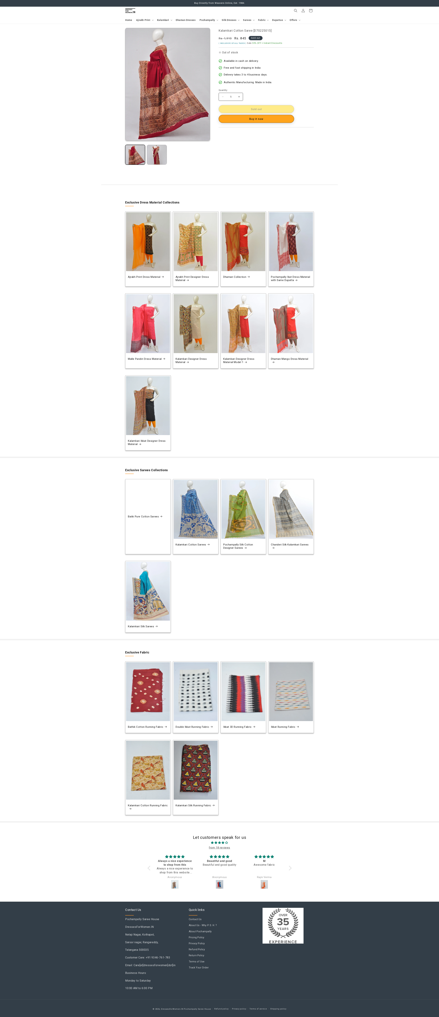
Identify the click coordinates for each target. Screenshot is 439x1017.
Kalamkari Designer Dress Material (191, 360)
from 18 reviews (219, 847)
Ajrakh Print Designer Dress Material (192, 278)
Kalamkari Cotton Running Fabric (148, 805)
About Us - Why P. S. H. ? (203, 925)
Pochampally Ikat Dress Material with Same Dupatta (290, 278)
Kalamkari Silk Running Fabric (193, 805)
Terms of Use (197, 961)
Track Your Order (199, 967)
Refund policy (221, 1009)
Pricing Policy (196, 937)
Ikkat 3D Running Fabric (237, 726)
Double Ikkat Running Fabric (192, 726)
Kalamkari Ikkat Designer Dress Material (147, 442)
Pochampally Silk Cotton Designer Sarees (238, 546)
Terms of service (258, 1009)
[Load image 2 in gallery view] (157, 155)
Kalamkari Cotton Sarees (191, 544)
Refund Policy (197, 949)
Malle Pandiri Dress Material (145, 358)
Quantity (223, 90)
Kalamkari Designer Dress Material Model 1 (238, 360)
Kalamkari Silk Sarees (141, 626)
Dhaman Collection (234, 276)
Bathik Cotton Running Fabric (145, 726)
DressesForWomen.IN (172, 1009)
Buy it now (256, 118)
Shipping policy (278, 1009)
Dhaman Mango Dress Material (289, 358)
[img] (219, 842)
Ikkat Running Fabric (283, 726)
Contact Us (195, 919)
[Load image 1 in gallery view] (135, 155)
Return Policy (196, 955)
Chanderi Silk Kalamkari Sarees (290, 544)
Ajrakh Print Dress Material (144, 276)
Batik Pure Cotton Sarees (143, 516)
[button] (144, 20)
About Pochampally (200, 931)
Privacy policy (239, 1009)
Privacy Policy (197, 943)
